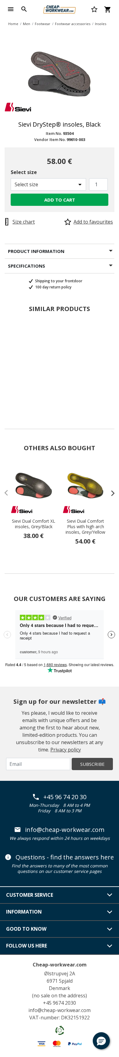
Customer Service (29, 895)
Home (13, 23)
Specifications (26, 266)
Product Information (36, 251)
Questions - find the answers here (65, 857)
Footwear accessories (72, 23)
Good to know (26, 928)
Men (26, 23)
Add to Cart (59, 200)
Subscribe (92, 764)
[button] (101, 1040)
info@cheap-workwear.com (64, 830)
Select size (24, 172)
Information (24, 911)
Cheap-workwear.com (60, 964)
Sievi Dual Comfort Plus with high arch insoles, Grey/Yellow (85, 526)
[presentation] (110, 493)
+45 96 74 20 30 (64, 797)
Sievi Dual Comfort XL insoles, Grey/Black (33, 523)
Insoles (100, 23)
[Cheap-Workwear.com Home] (59, 8)
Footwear (42, 23)
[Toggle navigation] (10, 9)
